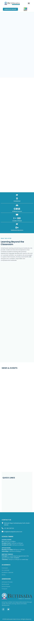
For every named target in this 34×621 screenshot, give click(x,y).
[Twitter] (8, 609)
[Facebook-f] (3, 609)
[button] (29, 3)
